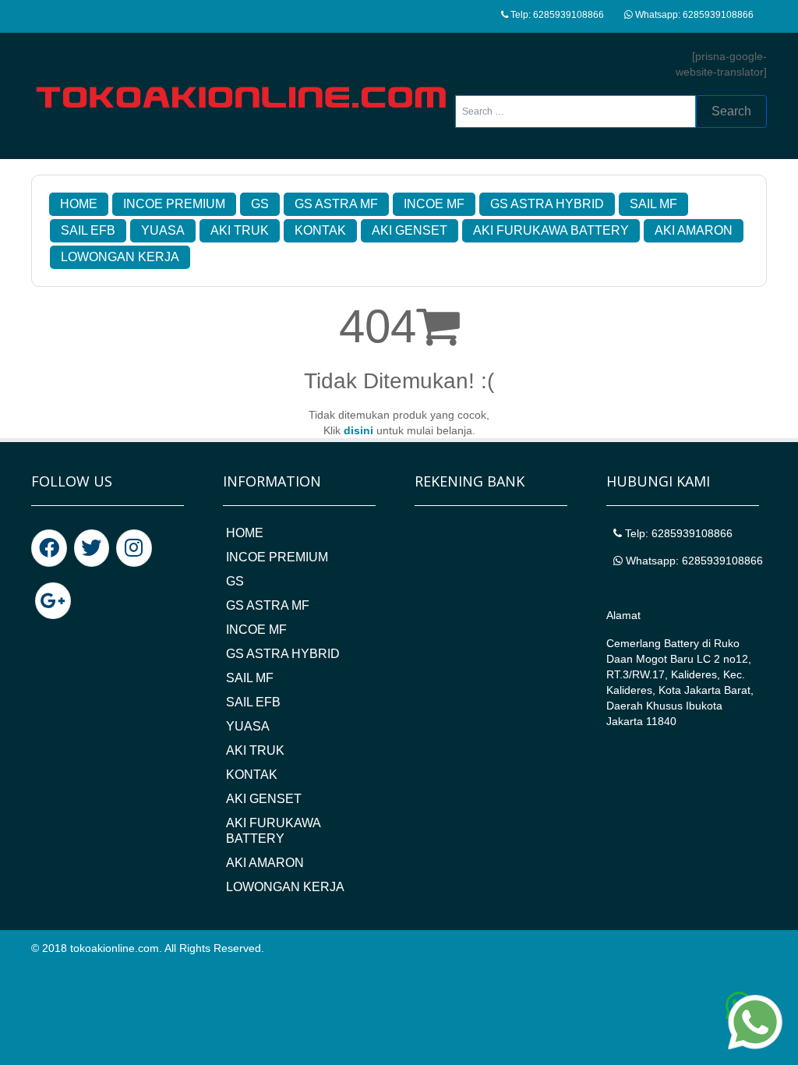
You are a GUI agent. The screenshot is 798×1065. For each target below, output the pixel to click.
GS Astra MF (336, 204)
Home (78, 204)
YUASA (163, 230)
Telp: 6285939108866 (556, 14)
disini (358, 430)
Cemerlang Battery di (660, 643)
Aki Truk (239, 230)
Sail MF (653, 204)
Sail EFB (88, 230)
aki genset (409, 230)
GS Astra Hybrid (547, 204)
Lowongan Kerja (120, 257)
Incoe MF (434, 204)
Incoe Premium (174, 204)
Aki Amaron (694, 230)
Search (731, 111)
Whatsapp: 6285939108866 (693, 14)
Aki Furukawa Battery (551, 230)
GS (260, 204)
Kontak (320, 230)
